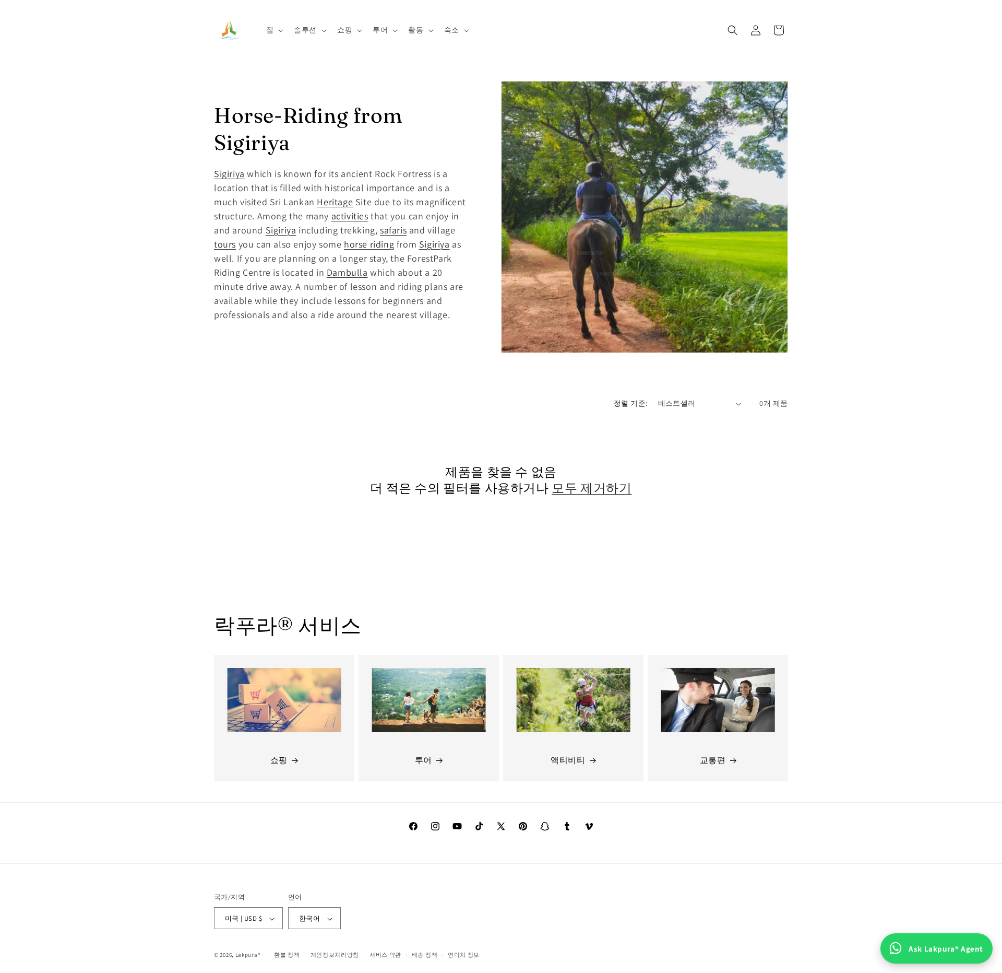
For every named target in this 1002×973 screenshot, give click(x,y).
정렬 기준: (630, 403)
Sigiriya (229, 174)
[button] (274, 30)
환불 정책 (287, 955)
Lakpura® (248, 955)
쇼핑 (279, 760)
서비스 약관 (385, 955)
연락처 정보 (464, 955)
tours (225, 244)
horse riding (369, 244)
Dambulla (347, 272)
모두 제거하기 (591, 488)
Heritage (335, 202)
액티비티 (568, 760)
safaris (393, 230)
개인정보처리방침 (335, 955)
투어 (423, 760)
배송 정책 (425, 955)
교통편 (713, 760)
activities (349, 216)
